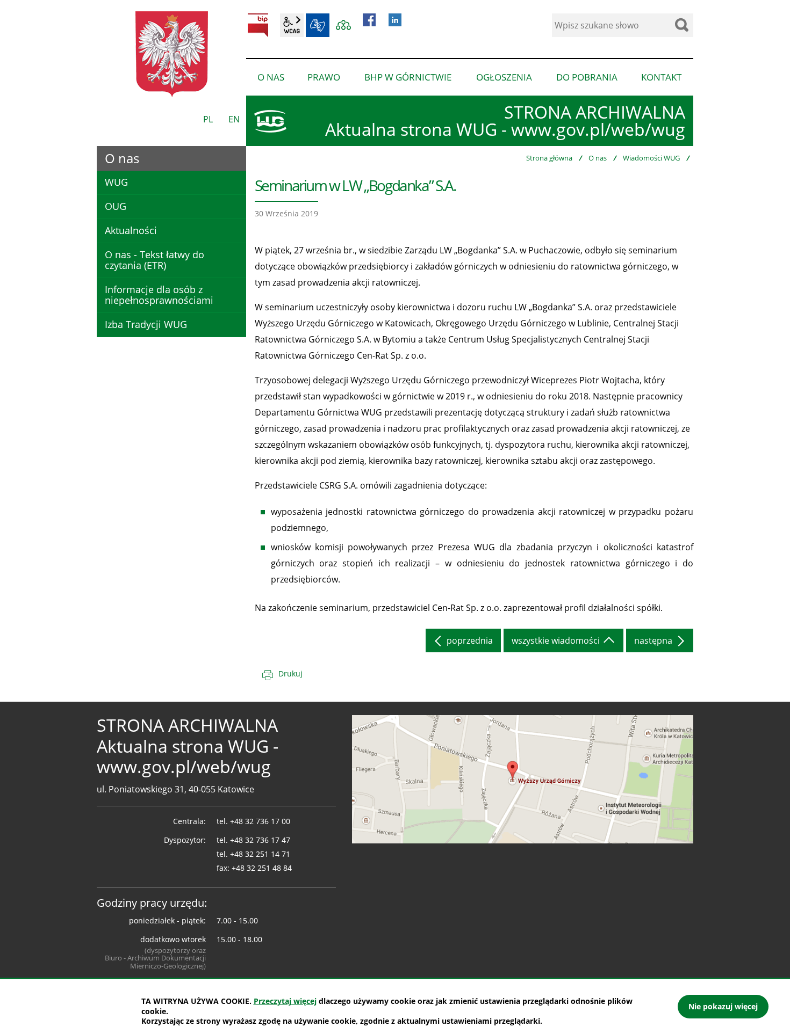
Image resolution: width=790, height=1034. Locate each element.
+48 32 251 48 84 (262, 868)
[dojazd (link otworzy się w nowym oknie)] (522, 778)
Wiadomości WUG (651, 158)
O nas (597, 158)
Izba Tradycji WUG (146, 324)
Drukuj (290, 673)
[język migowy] (317, 25)
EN (234, 119)
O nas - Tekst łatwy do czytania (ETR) (154, 260)
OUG (115, 206)
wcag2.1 (292, 25)
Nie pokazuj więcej (723, 1006)
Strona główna (549, 158)
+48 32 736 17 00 (260, 821)
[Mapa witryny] (343, 25)
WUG (116, 182)
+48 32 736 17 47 (260, 840)
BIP (258, 25)
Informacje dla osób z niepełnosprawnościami (159, 295)
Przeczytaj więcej (285, 1001)
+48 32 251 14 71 (260, 854)
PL (208, 119)
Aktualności (131, 230)
